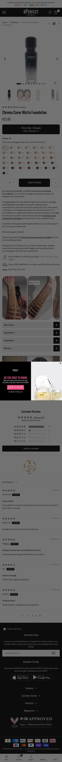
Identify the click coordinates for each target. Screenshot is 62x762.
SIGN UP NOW (15, 387)
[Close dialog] (60, 363)
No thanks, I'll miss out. (15, 392)
